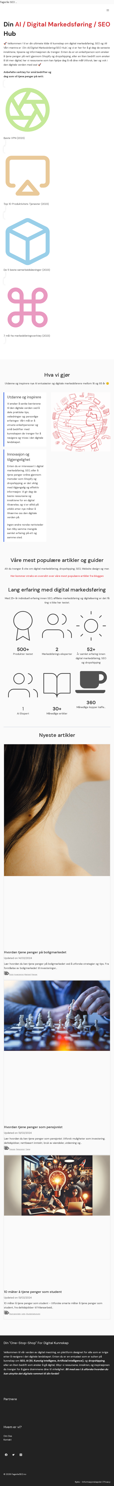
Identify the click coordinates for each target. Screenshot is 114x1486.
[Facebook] (6, 1454)
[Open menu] (107, 10)
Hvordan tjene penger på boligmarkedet (35, 952)
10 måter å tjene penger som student (33, 1292)
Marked (27, 974)
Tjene (28, 1149)
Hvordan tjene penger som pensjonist (33, 1127)
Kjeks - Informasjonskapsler (88, 1482)
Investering (19, 974)
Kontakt (8, 1439)
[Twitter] (13, 1454)
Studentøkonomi (33, 1314)
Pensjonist (20, 1149)
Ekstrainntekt (15, 1314)
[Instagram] (20, 1454)
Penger (34, 974)
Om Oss (8, 1436)
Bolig (11, 974)
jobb (23, 1314)
